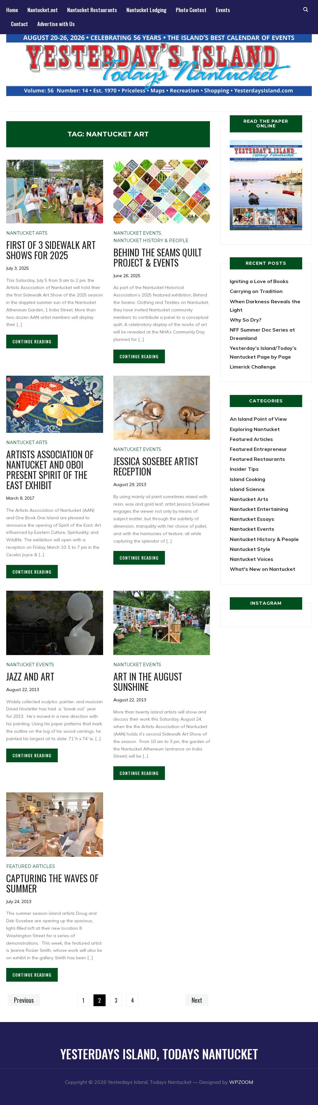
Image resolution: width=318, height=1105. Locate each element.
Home (12, 10)
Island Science (247, 489)
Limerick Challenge (253, 367)
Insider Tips (244, 469)
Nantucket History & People (151, 240)
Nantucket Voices (251, 559)
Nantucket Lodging (146, 10)
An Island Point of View (258, 419)
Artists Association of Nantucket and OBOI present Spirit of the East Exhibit (49, 469)
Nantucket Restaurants (92, 10)
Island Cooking (247, 479)
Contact (19, 24)
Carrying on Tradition (256, 291)
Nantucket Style (250, 549)
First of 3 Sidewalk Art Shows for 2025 (51, 250)
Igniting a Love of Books (259, 281)
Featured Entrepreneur (258, 449)
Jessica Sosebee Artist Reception (155, 466)
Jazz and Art (30, 676)
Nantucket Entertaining (259, 509)
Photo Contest (191, 10)
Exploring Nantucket (255, 429)
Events (223, 10)
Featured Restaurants (257, 459)
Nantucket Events (137, 233)
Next (197, 1000)
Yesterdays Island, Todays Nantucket (159, 1053)
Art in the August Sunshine (147, 681)
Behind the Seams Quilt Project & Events (157, 257)
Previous (24, 1000)
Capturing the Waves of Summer (52, 883)
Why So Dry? (245, 320)
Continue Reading (32, 341)
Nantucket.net (42, 10)
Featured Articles (30, 866)
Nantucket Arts (27, 233)
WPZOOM (241, 1082)
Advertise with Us (56, 24)
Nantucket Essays (252, 519)
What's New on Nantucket (262, 569)
